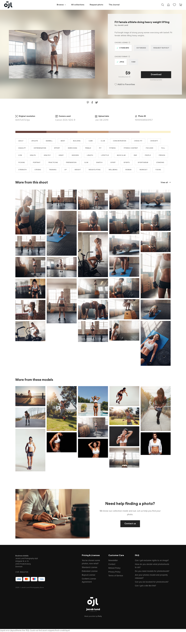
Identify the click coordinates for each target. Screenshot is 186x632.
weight (78, 170)
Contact (111, 564)
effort (57, 148)
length (90, 155)
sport (113, 162)
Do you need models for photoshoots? (152, 571)
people (148, 155)
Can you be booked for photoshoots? (151, 582)
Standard (124, 48)
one (135, 155)
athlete (34, 141)
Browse (60, 5)
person (162, 155)
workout (143, 170)
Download (156, 75)
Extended (141, 48)
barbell (49, 141)
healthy (47, 155)
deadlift (22, 148)
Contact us (130, 524)
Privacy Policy (114, 572)
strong (38, 170)
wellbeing (113, 170)
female (88, 148)
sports (127, 162)
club (103, 141)
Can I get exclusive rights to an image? (152, 560)
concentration (119, 141)
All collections (77, 5)
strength (22, 170)
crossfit (154, 141)
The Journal (114, 5)
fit (100, 148)
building (77, 141)
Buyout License (88, 575)
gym (20, 155)
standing (160, 162)
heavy (61, 155)
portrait (36, 162)
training (52, 170)
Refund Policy (114, 568)
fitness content (131, 148)
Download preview (156, 80)
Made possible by (93, 616)
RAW (133, 62)
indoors (75, 155)
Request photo (96, 5)
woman (128, 170)
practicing (53, 162)
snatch (99, 162)
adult (20, 141)
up (65, 170)
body (63, 141)
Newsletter (113, 560)
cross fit (138, 141)
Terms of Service (115, 575)
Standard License (89, 567)
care (91, 141)
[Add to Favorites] (44, 191)
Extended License (89, 571)
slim (86, 162)
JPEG (121, 62)
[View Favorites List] (174, 4)
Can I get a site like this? (145, 585)
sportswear (143, 162)
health (33, 155)
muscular (121, 155)
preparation (71, 162)
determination (40, 148)
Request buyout (161, 48)
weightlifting (95, 170)
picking (21, 162)
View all (164, 183)
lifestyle (105, 155)
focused (149, 148)
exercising (72, 148)
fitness (112, 148)
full (163, 148)
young (158, 170)
